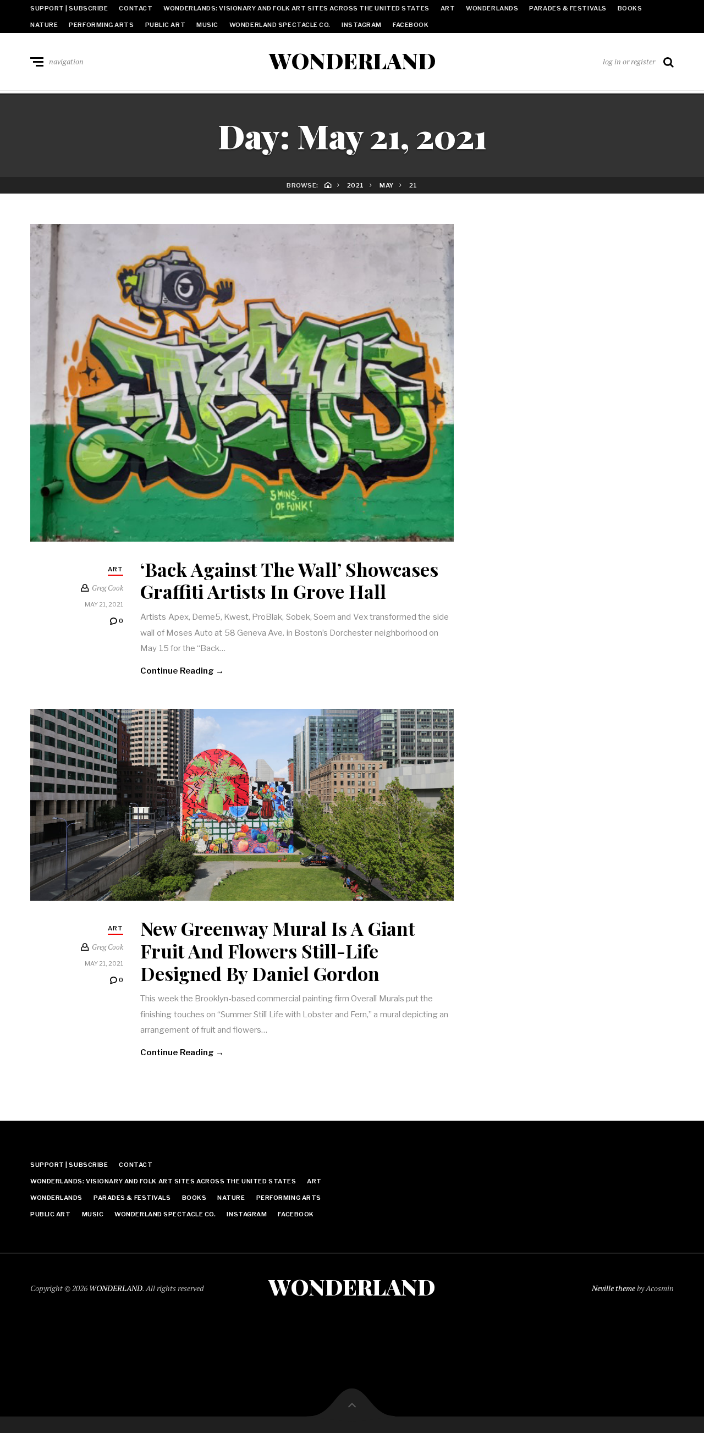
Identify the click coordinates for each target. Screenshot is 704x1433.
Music (207, 25)
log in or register (629, 61)
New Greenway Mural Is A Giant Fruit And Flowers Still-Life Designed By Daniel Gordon (277, 951)
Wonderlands (492, 8)
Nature (44, 25)
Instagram (362, 25)
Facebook (410, 25)
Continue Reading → (182, 671)
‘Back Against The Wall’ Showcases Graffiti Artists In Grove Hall (289, 580)
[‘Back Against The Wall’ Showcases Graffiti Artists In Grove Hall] (242, 383)
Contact (135, 8)
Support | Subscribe (69, 8)
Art (448, 8)
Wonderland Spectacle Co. (280, 25)
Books (630, 8)
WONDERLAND (352, 60)
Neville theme (613, 1288)
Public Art (165, 25)
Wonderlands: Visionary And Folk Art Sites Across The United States (296, 8)
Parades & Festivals (567, 8)
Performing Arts (101, 25)
